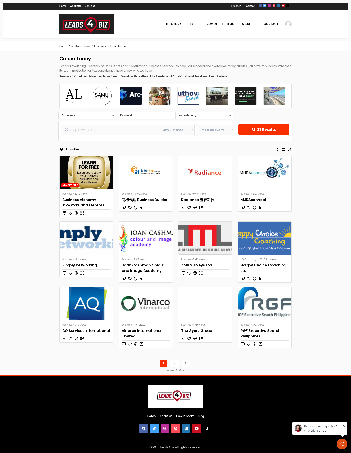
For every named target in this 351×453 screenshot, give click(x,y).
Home (63, 5)
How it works (185, 416)
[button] (229, 5)
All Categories (80, 46)
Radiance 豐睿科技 (197, 199)
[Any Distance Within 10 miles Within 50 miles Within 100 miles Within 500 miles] (128, 130)
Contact (90, 5)
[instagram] (269, 5)
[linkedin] (278, 5)
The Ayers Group (196, 330)
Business (100, 46)
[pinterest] (274, 5)
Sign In (237, 5)
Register (250, 5)
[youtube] (283, 5)
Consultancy (118, 46)
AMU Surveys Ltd (196, 265)
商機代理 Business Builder (145, 199)
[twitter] (264, 5)
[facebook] (260, 5)
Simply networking (79, 265)
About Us (75, 5)
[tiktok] (287, 5)
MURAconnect (253, 199)
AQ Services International (86, 330)
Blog (201, 416)
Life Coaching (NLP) (251, 259)
